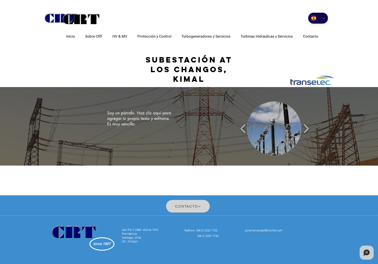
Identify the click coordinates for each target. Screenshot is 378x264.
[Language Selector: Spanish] (318, 18)
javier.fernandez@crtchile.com (263, 230)
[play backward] (243, 128)
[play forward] (306, 128)
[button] (119, 36)
